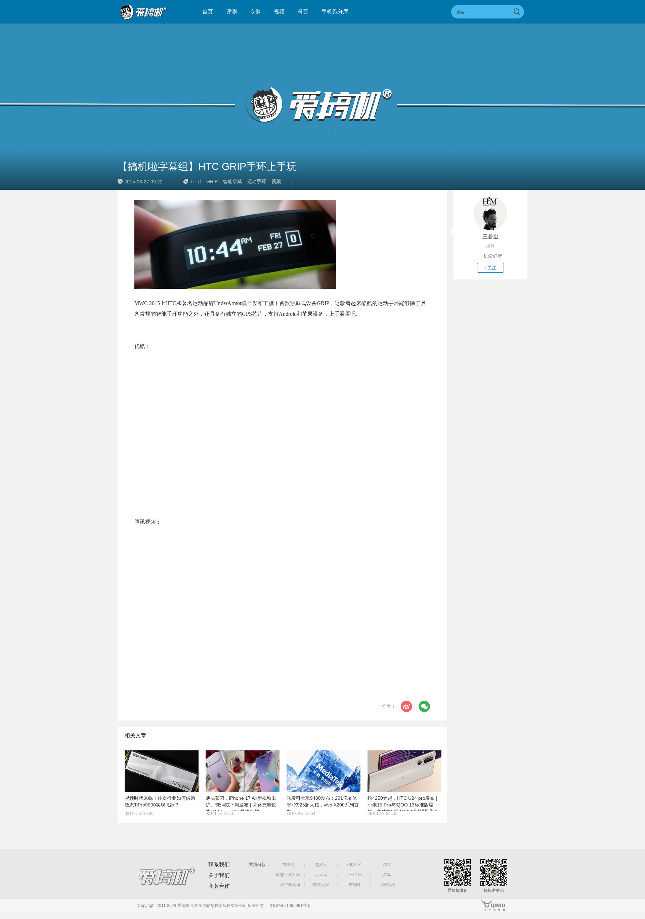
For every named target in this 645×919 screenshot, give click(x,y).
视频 (279, 11)
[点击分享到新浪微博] (406, 706)
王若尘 (490, 236)
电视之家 (321, 884)
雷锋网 (288, 864)
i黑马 (386, 874)
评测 (231, 11)
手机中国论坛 (288, 884)
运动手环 (256, 181)
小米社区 (354, 874)
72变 (387, 864)
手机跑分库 (334, 11)
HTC (196, 181)
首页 (207, 11)
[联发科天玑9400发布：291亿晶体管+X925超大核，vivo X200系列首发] (323, 771)
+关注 (490, 267)
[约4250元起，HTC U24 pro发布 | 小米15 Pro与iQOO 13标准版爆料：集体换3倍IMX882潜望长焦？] (404, 771)
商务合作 (219, 886)
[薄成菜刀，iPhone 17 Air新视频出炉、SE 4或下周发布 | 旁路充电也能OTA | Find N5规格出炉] (243, 771)
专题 (255, 11)
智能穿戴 (232, 181)
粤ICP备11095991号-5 (289, 905)
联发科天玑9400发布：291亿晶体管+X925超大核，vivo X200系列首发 (323, 804)
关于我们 (219, 875)
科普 (303, 11)
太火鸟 (321, 874)
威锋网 (354, 884)
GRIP (212, 181)
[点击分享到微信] (424, 706)
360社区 (353, 864)
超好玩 (321, 864)
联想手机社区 (288, 874)
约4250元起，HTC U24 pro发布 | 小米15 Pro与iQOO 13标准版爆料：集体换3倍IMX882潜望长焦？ (403, 804)
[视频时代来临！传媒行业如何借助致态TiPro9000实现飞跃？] (162, 771)
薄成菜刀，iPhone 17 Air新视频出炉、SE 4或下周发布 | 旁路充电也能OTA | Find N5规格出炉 (241, 804)
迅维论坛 (387, 884)
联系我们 (219, 864)
